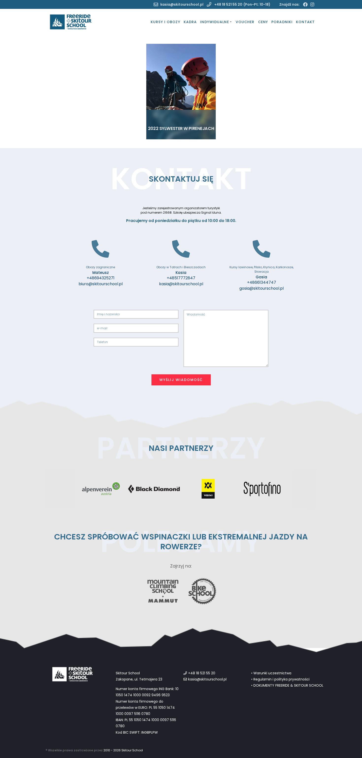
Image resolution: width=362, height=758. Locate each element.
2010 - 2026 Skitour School (123, 750)
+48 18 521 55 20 (228, 4)
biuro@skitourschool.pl (101, 284)
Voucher (245, 21)
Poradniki (282, 21)
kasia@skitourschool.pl (181, 4)
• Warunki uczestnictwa (271, 673)
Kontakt (305, 21)
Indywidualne (214, 21)
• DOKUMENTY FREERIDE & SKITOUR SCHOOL (287, 685)
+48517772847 (181, 278)
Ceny (263, 21)
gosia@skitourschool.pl (261, 288)
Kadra (190, 21)
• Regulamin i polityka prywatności (280, 679)
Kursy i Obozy (165, 21)
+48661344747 (261, 282)
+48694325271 (101, 278)
